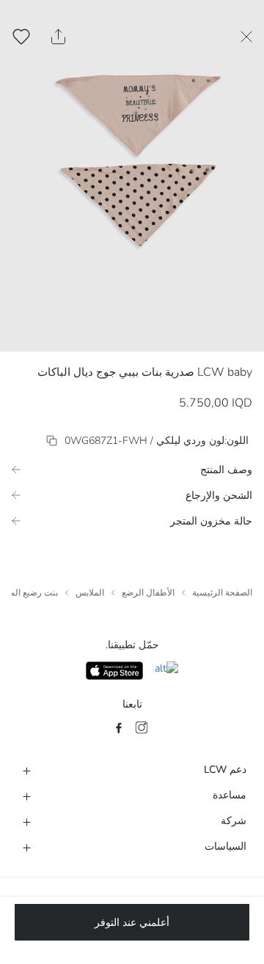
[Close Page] (246, 36)
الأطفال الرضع (148, 592)
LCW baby (224, 372)
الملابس (90, 592)
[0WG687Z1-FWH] (52, 441)
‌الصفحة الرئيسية (222, 592)
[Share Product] (58, 36)
